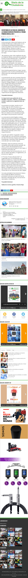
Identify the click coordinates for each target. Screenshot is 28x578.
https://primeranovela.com (14, 151)
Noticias (5, 11)
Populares (3, 350)
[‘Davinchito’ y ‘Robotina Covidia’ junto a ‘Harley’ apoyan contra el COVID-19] (4, 365)
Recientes (9, 350)
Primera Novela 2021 (12, 193)
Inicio (2, 11)
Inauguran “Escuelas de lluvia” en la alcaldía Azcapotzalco (18, 218)
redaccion (4, 36)
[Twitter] (15, 573)
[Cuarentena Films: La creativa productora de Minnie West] (4, 360)
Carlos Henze (3, 574)
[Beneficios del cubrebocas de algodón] (4, 371)
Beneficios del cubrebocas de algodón (15, 369)
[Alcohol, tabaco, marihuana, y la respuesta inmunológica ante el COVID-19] (4, 354)
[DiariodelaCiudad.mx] (14, 3)
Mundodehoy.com (7, 571)
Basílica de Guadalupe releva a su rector (10, 276)
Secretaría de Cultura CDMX (6, 194)
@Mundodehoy (4, 521)
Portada (5, 193)
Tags (13, 350)
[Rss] (12, 573)
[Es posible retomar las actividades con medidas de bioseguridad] (4, 376)
